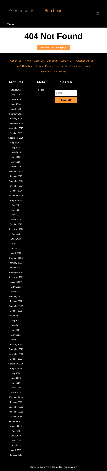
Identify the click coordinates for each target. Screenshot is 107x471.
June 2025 (16, 152)
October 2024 (16, 191)
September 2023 (15, 229)
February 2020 (16, 397)
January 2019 (16, 455)
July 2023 (16, 234)
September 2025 (15, 138)
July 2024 (16, 205)
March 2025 (15, 166)
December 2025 (16, 123)
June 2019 (16, 436)
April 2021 (15, 335)
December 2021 (16, 306)
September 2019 (15, 421)
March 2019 (15, 450)
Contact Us (15, 61)
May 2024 (15, 210)
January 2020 (16, 402)
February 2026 (16, 114)
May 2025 (15, 157)
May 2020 (15, 383)
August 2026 (16, 90)
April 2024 (15, 214)
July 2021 (16, 320)
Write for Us (67, 61)
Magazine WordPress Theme (44, 467)
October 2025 (16, 133)
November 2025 (16, 128)
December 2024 (16, 181)
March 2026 (15, 109)
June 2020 (16, 378)
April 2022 (15, 287)
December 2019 (16, 407)
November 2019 (16, 412)
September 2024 (15, 195)
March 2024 (15, 219)
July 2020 (16, 373)
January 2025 (16, 176)
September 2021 (15, 315)
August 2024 (16, 200)
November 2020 (16, 354)
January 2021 (16, 344)
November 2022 (16, 272)
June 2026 (16, 99)
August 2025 (16, 142)
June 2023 (16, 239)
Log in (41, 90)
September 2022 (15, 277)
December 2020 (16, 349)
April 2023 (15, 248)
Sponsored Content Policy (53, 71)
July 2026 (16, 94)
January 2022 (16, 301)
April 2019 (15, 445)
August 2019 (16, 426)
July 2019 (16, 431)
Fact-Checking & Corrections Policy (72, 66)
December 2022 (16, 267)
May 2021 (15, 330)
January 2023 (16, 263)
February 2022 (16, 296)
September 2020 (15, 364)
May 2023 (15, 243)
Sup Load (53, 10)
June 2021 (16, 325)
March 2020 (15, 392)
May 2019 (15, 440)
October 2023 (16, 224)
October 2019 (16, 416)
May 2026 (15, 104)
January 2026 (16, 118)
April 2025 (15, 162)
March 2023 (15, 253)
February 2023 (16, 258)
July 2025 (16, 147)
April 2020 (15, 387)
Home (28, 61)
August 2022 (16, 282)
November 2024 (16, 186)
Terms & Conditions (23, 66)
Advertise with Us (84, 61)
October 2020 (16, 359)
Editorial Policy (43, 66)
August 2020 (16, 368)
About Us (38, 61)
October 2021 (16, 311)
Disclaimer (52, 61)
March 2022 (15, 291)
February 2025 (16, 171)
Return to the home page (55, 48)
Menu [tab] (10, 24)
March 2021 (15, 339)
